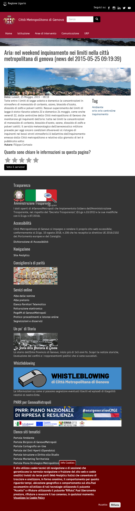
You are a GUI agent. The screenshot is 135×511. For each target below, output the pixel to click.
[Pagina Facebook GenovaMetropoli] (109, 7)
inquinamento (100, 114)
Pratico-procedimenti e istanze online (36, 317)
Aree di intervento (45, 33)
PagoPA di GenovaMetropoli (30, 312)
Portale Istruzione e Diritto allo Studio (36, 454)
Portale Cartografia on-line (30, 446)
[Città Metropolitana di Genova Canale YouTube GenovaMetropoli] (129, 7)
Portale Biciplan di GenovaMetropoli (35, 442)
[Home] (10, 20)
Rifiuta (115, 504)
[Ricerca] (96, 19)
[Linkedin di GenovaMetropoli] (119, 7)
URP (86, 33)
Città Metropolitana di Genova (41, 20)
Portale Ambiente (24, 438)
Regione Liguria (17, 3)
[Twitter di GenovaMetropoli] (124, 7)
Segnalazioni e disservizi (28, 321)
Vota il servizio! (16, 167)
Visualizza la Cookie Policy (29, 497)
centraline (109, 110)
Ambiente (97, 107)
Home (8, 33)
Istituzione (23, 33)
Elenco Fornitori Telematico (30, 304)
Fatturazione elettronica (28, 308)
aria (94, 110)
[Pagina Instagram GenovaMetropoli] (114, 7)
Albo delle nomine (24, 296)
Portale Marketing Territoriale (31, 459)
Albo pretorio (21, 300)
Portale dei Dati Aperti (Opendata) (34, 450)
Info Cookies (68, 462)
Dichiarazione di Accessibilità (31, 241)
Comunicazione (70, 33)
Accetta (102, 504)
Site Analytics (22, 255)
